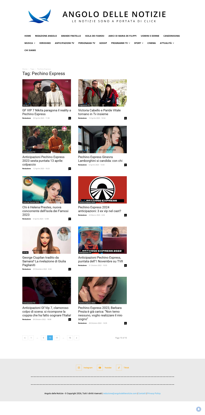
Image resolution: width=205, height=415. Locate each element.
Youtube (108, 367)
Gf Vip (25, 252)
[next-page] (76, 337)
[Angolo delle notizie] (102, 16)
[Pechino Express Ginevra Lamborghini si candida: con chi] (102, 139)
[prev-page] (24, 337)
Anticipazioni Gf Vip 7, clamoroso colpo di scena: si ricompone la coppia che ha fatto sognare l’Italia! (46, 311)
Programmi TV (84, 105)
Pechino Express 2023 (87, 202)
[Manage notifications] (198, 409)
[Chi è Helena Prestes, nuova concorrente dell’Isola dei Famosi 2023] (46, 190)
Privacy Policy (154, 393)
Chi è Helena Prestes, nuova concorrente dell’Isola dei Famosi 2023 (45, 211)
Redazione (26, 118)
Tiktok (126, 367)
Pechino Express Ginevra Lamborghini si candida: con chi (100, 159)
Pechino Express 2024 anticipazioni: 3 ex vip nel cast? (99, 209)
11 (57, 338)
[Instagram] (79, 368)
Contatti (142, 393)
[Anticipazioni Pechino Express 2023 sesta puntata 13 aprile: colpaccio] (46, 139)
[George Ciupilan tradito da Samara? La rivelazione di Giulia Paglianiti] (46, 240)
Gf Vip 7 (26, 105)
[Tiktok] (119, 368)
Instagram (88, 367)
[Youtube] (100, 368)
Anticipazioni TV (29, 152)
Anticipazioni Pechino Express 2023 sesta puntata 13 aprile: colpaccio (43, 160)
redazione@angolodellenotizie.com (120, 393)
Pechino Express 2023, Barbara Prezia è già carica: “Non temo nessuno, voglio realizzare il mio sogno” (100, 313)
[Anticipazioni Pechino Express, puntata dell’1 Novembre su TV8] (102, 240)
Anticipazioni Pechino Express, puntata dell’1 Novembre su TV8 (100, 259)
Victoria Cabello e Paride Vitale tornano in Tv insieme (99, 112)
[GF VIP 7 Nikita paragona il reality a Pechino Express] (46, 93)
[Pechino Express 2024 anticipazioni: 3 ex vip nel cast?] (102, 190)
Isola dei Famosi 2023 (31, 202)
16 (70, 338)
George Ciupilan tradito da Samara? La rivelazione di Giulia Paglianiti (44, 261)
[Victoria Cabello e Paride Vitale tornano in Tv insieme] (102, 93)
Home (24, 69)
